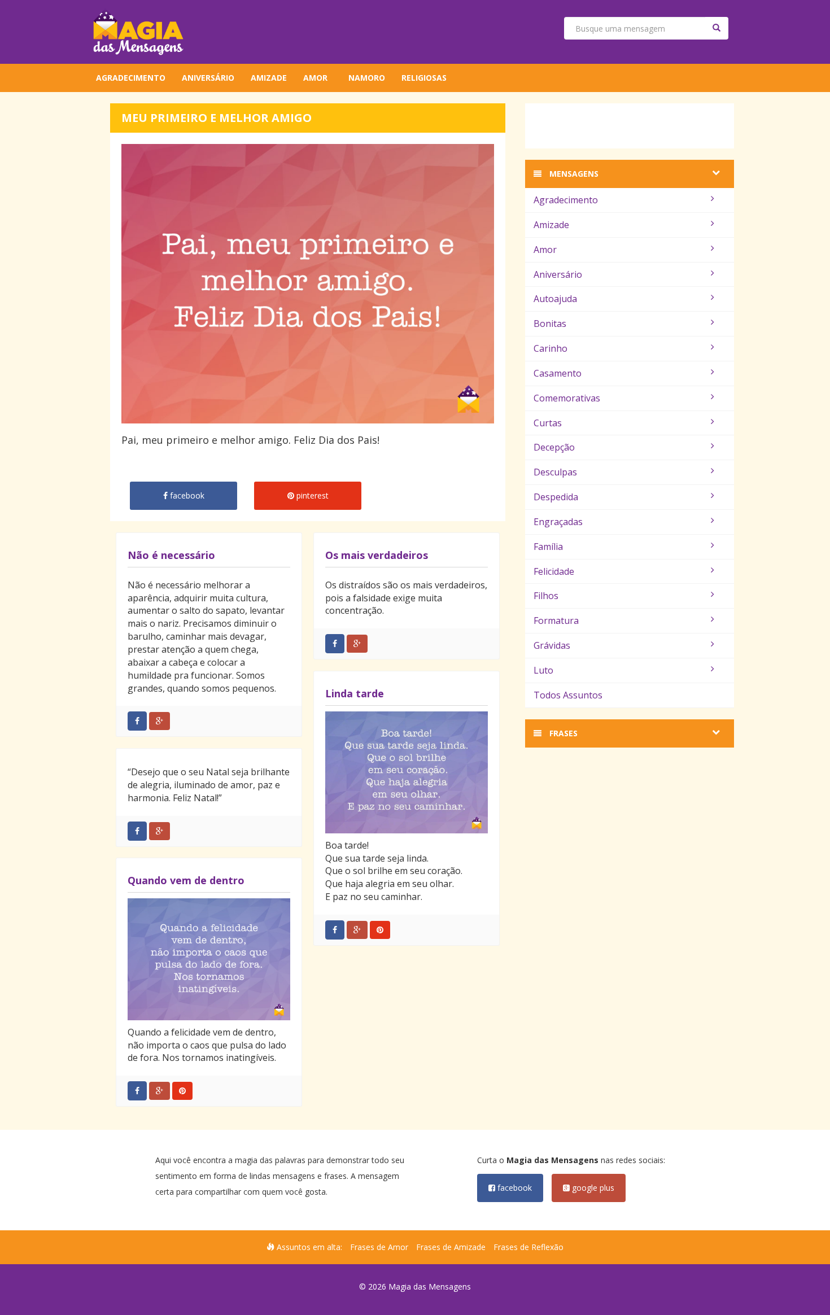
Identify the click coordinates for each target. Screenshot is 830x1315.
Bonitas (550, 323)
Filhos (546, 595)
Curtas (548, 423)
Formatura (556, 620)
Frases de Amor (379, 1247)
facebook (513, 1187)
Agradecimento (130, 77)
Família (548, 546)
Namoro (366, 77)
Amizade (269, 77)
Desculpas (555, 472)
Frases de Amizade (451, 1247)
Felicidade (554, 571)
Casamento (558, 373)
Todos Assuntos (568, 695)
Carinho (550, 348)
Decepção (554, 447)
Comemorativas (567, 398)
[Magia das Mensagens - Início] (138, 32)
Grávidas (552, 645)
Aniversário (208, 77)
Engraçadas (558, 521)
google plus (592, 1187)
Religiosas (424, 77)
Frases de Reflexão (528, 1247)
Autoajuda (555, 298)
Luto (543, 670)
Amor (315, 77)
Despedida (556, 497)
